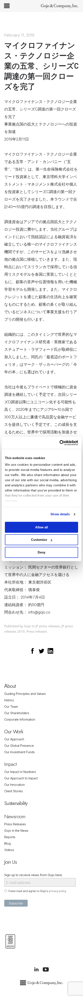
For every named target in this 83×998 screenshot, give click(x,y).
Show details (60, 514)
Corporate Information (19, 719)
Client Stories (13, 791)
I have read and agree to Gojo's (37, 891)
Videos (9, 850)
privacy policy (57, 891)
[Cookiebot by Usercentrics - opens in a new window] (59, 443)
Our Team (11, 706)
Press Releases (15, 824)
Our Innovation (14, 784)
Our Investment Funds (19, 752)
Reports (9, 837)
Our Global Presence (19, 745)
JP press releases (48, 626)
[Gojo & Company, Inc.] (59, 6)
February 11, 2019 (19, 35)
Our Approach (14, 739)
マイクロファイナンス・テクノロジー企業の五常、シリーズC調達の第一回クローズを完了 (41, 65)
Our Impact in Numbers (20, 772)
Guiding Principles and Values (25, 694)
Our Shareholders (16, 713)
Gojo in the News (16, 830)
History (9, 700)
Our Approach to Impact (21, 778)
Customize (39, 539)
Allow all (41, 527)
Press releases (36, 631)
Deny (41, 552)
